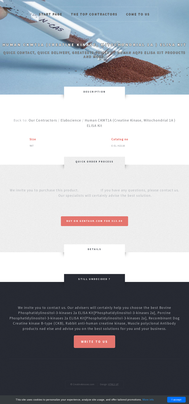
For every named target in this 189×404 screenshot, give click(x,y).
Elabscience (71, 120)
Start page (50, 14)
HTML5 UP (113, 384)
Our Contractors (43, 120)
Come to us (138, 14)
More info (148, 399)
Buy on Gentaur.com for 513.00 (94, 221)
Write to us (94, 342)
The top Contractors (94, 14)
